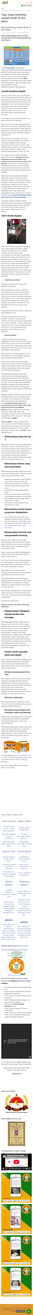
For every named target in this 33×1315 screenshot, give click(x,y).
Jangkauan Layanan (8, 32)
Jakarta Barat (24, 851)
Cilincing (21, 828)
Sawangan (21, 935)
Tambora (24, 861)
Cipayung (27, 931)
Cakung (5, 857)
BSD (7, 765)
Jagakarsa (8, 892)
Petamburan (9, 838)
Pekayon (5, 931)
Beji (19, 926)
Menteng (6, 842)
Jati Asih (9, 933)
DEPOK (24, 922)
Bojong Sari (25, 926)
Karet (12, 912)
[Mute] (27, 1168)
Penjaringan (21, 844)
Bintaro (26, 891)
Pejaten (5, 908)
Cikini (3, 834)
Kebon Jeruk (24, 864)
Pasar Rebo (6, 872)
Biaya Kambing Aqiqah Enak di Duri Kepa (16, 28)
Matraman (9, 868)
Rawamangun (9, 876)
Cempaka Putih (8, 826)
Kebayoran (6, 894)
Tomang (20, 873)
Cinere (20, 931)
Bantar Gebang (8, 924)
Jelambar (27, 873)
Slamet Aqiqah (12, 76)
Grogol (20, 859)
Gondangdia (10, 834)
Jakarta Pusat (8, 821)
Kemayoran (10, 831)
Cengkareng (24, 857)
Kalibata (11, 908)
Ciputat (20, 891)
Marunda (23, 834)
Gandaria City (8, 902)
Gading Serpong (24, 893)
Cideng (8, 836)
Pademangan (23, 842)
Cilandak (8, 890)
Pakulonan (26, 910)
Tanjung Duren (24, 875)
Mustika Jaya (11, 937)
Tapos (26, 937)
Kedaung (21, 912)
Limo (18, 933)
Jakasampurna (8, 928)
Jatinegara (5, 864)
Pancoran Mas (26, 933)
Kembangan (24, 866)
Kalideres (27, 859)
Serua (20, 904)
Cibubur (6, 859)
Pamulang (21, 900)
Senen (9, 844)
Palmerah (24, 868)
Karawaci (26, 904)
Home (2, 8)
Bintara (8, 926)
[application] (16, 1162)
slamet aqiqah (5, 424)
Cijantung (11, 874)
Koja (27, 830)
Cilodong (20, 928)
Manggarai (8, 910)
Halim (10, 866)
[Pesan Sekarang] (29, 1311)
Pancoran (7, 904)
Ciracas (11, 857)
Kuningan (6, 912)
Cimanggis (27, 928)
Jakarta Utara (24, 821)
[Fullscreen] (29, 1168)
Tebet (11, 906)
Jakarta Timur (8, 851)
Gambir (6, 829)
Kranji (13, 939)
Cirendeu (26, 902)
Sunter (28, 836)
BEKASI (9, 920)
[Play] (3, 1168)
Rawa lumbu (7, 939)
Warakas (23, 838)
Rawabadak (21, 836)
